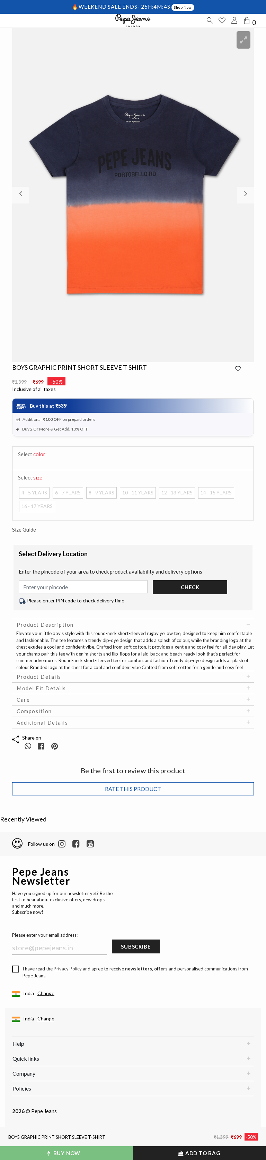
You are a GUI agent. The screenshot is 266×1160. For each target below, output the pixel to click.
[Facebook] (76, 844)
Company (23, 1073)
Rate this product (133, 788)
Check (190, 587)
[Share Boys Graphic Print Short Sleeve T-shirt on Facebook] (42, 746)
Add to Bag (202, 1153)
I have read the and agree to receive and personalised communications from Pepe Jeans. (135, 972)
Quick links (25, 1058)
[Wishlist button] (222, 20)
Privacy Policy (68, 968)
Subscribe (136, 946)
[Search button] (209, 20)
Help (18, 1043)
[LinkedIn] (62, 844)
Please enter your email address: (45, 935)
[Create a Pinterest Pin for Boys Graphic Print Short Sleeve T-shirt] (54, 746)
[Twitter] (90, 844)
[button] (30, 195)
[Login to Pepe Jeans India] (234, 20)
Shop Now (183, 7)
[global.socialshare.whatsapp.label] (28, 746)
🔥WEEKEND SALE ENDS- (106, 6)
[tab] (133, 624)
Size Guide (24, 529)
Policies (21, 1088)
